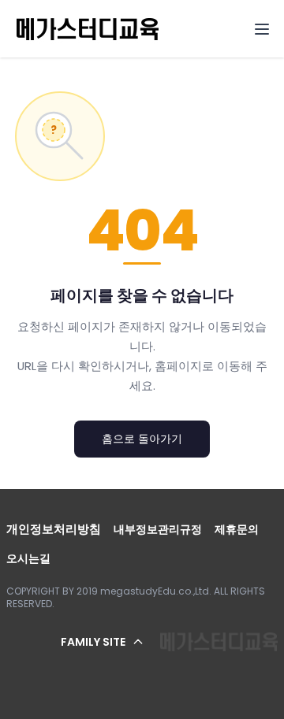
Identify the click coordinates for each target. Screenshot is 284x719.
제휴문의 (237, 529)
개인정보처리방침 (53, 529)
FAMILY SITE (93, 642)
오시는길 (28, 558)
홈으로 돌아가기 (142, 439)
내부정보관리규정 (158, 529)
